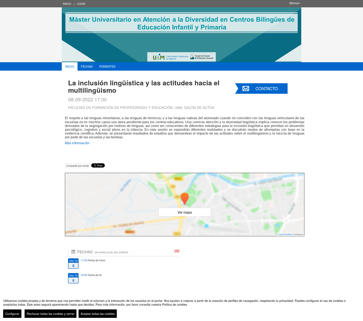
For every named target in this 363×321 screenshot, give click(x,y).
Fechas (87, 66)
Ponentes (107, 66)
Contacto (266, 88)
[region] (181, 306)
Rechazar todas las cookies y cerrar (50, 314)
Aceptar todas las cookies (98, 314)
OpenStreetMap (285, 234)
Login (81, 4)
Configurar (12, 314)
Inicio (67, 4)
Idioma (293, 3)
